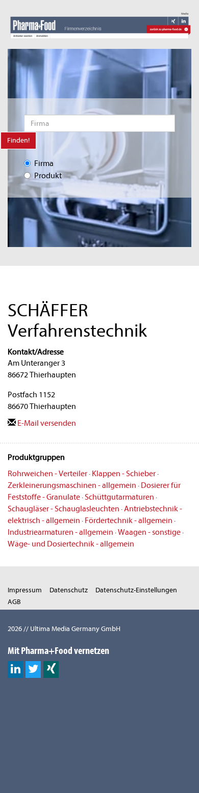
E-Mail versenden (46, 423)
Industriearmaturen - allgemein (60, 532)
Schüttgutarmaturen (119, 497)
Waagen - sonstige (149, 532)
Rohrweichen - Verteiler (47, 473)
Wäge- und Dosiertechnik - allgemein (71, 544)
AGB (14, 601)
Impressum (25, 590)
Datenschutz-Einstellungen (136, 590)
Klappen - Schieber (124, 473)
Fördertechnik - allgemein (128, 520)
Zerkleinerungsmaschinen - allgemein (72, 485)
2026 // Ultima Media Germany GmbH (64, 628)
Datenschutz (68, 590)
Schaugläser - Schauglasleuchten (63, 508)
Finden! (18, 140)
